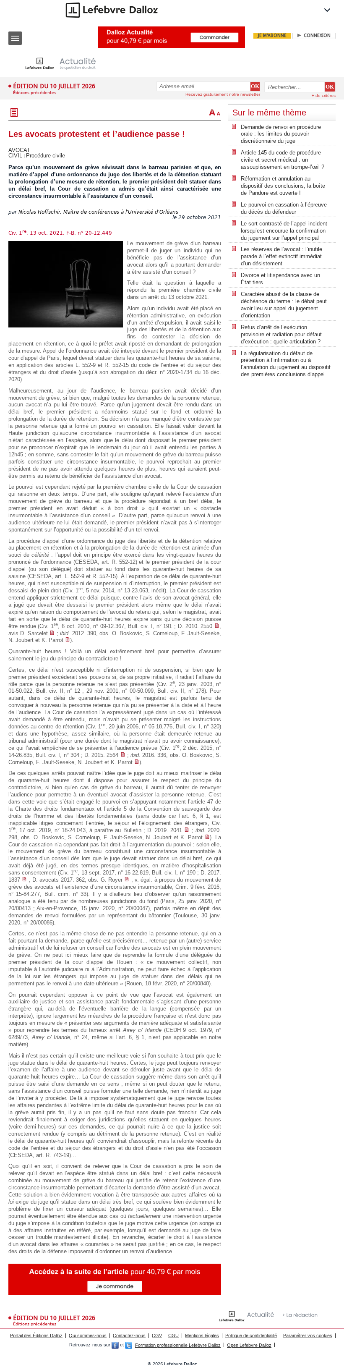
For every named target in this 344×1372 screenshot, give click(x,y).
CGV (157, 1335)
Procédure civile (45, 155)
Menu (15, 38)
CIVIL (15, 155)
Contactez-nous (129, 1335)
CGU (173, 1335)
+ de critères (324, 95)
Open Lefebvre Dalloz (249, 1345)
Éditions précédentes (34, 92)
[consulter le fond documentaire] (216, 626)
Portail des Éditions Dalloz (36, 1335)
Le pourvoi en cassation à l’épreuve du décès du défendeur (284, 208)
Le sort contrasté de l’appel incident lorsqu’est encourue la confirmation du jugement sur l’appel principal (284, 230)
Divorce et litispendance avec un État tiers (280, 278)
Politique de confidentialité (251, 1335)
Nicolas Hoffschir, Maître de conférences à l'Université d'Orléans (98, 212)
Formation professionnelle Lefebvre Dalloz (178, 1345)
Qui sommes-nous (88, 1335)
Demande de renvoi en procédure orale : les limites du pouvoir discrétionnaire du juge (281, 134)
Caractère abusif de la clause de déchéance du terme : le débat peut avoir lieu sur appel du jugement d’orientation (284, 305)
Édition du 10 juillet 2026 (54, 86)
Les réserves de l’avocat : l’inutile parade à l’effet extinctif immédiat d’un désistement (281, 256)
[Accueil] (67, 63)
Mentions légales (202, 1335)
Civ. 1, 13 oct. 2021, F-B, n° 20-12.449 (60, 233)
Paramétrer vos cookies (307, 1335)
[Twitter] (128, 1345)
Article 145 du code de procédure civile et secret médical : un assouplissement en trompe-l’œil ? (282, 159)
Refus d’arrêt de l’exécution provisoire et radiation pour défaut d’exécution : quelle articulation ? (281, 334)
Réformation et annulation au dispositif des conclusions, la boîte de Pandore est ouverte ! (283, 185)
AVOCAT (19, 150)
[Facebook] (115, 1345)
